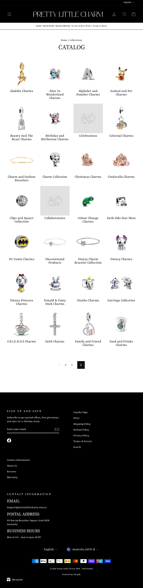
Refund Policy (81, 430)
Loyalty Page (80, 412)
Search (77, 447)
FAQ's (76, 418)
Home (64, 40)
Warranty (12, 477)
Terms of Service (82, 441)
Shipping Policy (82, 424)
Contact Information (18, 460)
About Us (12, 466)
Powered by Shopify (71, 574)
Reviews (11, 471)
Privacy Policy (81, 435)
